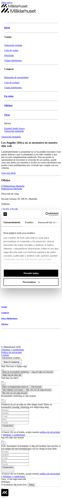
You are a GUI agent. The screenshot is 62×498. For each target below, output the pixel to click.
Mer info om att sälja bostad (14, 393)
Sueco (22, 128)
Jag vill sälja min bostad (42, 372)
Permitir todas (31, 273)
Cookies (5, 355)
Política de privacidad (11, 352)
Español (8, 128)
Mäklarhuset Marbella (11, 188)
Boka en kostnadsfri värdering (15, 372)
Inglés (15, 128)
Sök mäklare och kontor (12, 390)
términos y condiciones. (14, 435)
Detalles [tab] (29, 222)
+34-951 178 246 (9, 209)
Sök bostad (36, 387)
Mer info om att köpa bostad (38, 390)
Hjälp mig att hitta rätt (11, 375)
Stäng (31, 485)
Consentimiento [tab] (11, 222)
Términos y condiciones (12, 349)
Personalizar (29, 282)
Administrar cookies (10, 357)
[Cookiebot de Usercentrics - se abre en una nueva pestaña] (45, 214)
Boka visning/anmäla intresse (15, 387)
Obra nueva (6, 2)
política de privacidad (50, 432)
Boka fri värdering (11, 362)
